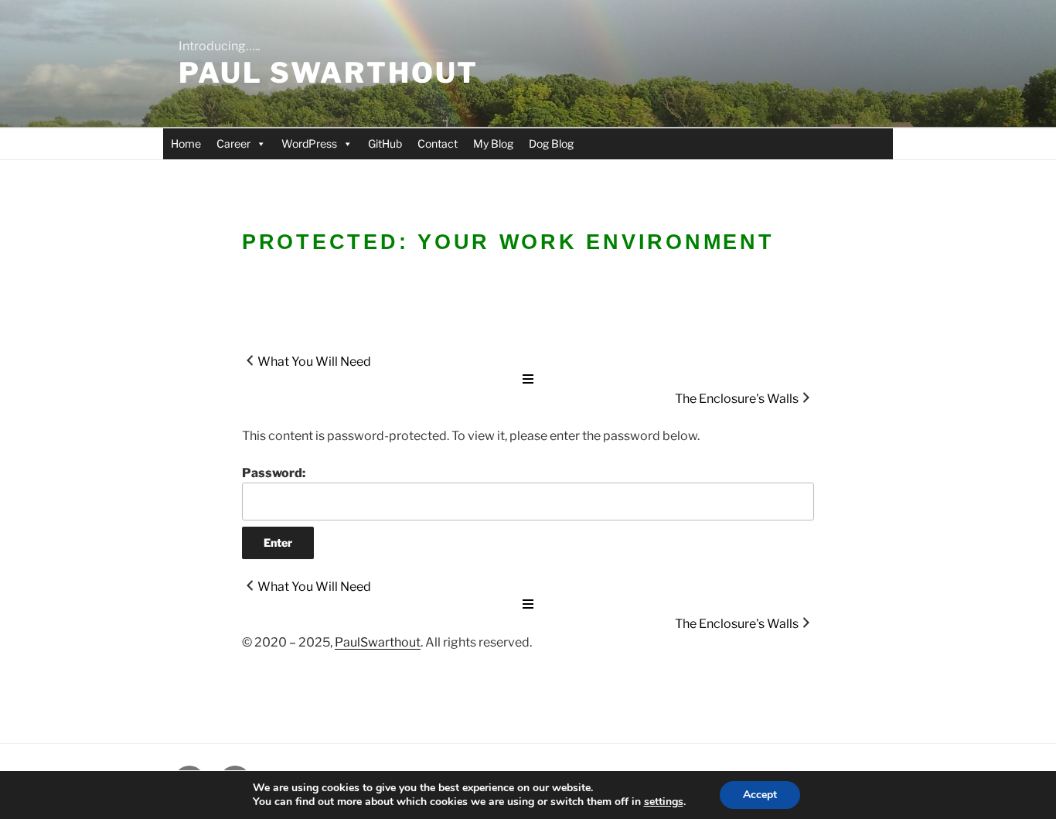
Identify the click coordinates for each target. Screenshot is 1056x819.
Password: (273, 473)
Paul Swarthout (329, 73)
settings (663, 802)
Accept (760, 794)
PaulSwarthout (378, 642)
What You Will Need (314, 361)
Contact (437, 143)
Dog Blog (551, 143)
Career (233, 143)
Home (186, 143)
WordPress (309, 143)
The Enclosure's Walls (737, 398)
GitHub (385, 143)
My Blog (493, 143)
